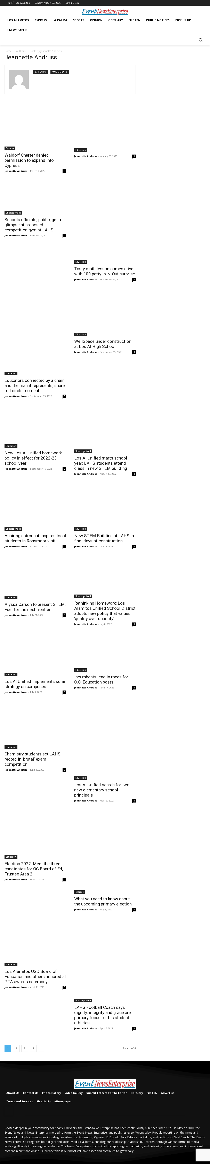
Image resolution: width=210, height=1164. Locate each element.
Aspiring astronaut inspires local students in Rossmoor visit (35, 538)
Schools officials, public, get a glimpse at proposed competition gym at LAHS (33, 224)
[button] (200, 40)
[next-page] (41, 1048)
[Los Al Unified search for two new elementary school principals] (105, 741)
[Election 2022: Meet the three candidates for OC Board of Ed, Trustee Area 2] (35, 835)
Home (8, 51)
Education (80, 150)
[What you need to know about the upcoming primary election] (105, 852)
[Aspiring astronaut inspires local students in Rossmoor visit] (35, 507)
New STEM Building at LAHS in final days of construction (104, 538)
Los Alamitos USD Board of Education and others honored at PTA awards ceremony (35, 976)
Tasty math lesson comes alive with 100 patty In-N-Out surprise (104, 271)
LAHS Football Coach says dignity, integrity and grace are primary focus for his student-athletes (102, 1015)
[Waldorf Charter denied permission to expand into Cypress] (35, 127)
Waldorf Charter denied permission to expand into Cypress (29, 160)
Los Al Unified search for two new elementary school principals (101, 790)
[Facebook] (203, 3)
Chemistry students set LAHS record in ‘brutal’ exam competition (32, 759)
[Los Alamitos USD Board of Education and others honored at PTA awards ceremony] (35, 943)
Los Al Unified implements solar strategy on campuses (35, 684)
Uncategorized (13, 212)
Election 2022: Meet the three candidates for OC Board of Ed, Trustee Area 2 (34, 868)
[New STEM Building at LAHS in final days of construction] (105, 507)
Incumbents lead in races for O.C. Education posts (101, 679)
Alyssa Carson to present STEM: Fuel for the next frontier (35, 607)
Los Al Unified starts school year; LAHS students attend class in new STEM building (100, 463)
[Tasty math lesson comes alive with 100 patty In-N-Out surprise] (105, 222)
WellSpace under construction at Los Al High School (102, 344)
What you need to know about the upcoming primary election (103, 901)
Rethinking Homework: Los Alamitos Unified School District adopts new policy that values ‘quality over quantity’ (105, 611)
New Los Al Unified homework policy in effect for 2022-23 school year (33, 458)
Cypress (10, 148)
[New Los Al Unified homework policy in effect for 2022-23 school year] (35, 427)
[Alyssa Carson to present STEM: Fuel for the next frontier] (35, 578)
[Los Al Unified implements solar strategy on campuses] (35, 655)
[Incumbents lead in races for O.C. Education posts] (105, 653)
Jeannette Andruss (16, 170)
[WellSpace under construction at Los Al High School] (105, 313)
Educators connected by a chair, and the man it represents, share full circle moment (35, 385)
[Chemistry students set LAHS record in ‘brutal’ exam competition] (35, 726)
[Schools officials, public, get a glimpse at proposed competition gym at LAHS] (35, 198)
